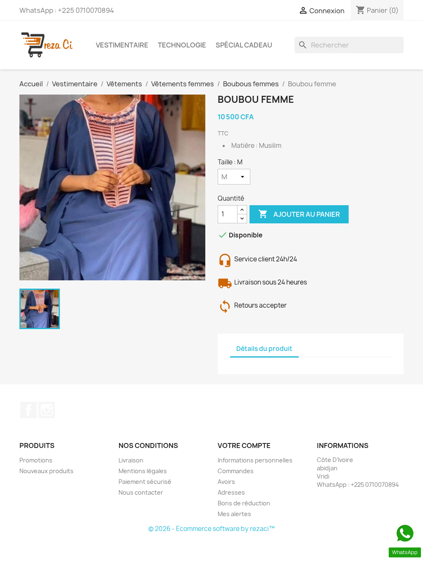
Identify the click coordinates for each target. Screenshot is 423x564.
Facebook (28, 410)
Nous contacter (141, 492)
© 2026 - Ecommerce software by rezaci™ (211, 528)
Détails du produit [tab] (264, 348)
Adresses (231, 492)
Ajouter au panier (299, 214)
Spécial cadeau (244, 45)
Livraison (131, 460)
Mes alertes (234, 514)
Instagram (46, 410)
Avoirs (226, 482)
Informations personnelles (255, 460)
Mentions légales (143, 471)
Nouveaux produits (46, 471)
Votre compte (244, 445)
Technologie (182, 45)
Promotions (35, 460)
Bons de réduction (244, 503)
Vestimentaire (122, 45)
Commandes (236, 471)
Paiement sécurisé (145, 482)
